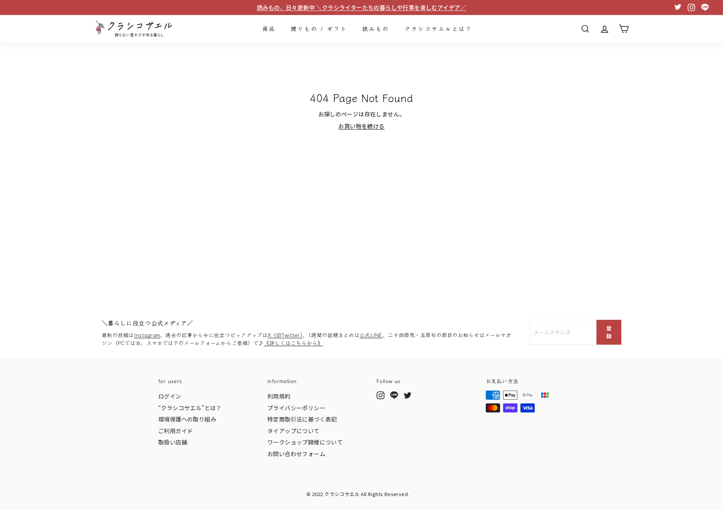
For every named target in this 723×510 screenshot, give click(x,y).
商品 (269, 28)
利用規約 (279, 396)
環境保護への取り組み (187, 419)
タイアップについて (293, 431)
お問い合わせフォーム (296, 454)
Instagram (147, 335)
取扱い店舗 (172, 442)
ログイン (170, 396)
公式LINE (371, 335)
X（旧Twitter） (285, 335)
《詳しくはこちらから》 (293, 343)
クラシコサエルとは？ (438, 28)
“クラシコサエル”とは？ (190, 408)
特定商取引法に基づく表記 (302, 419)
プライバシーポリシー (296, 408)
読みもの (375, 28)
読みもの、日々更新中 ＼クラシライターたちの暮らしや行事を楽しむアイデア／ (361, 7)
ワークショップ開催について (305, 442)
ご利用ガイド (175, 431)
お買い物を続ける (361, 126)
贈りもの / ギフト (319, 28)
